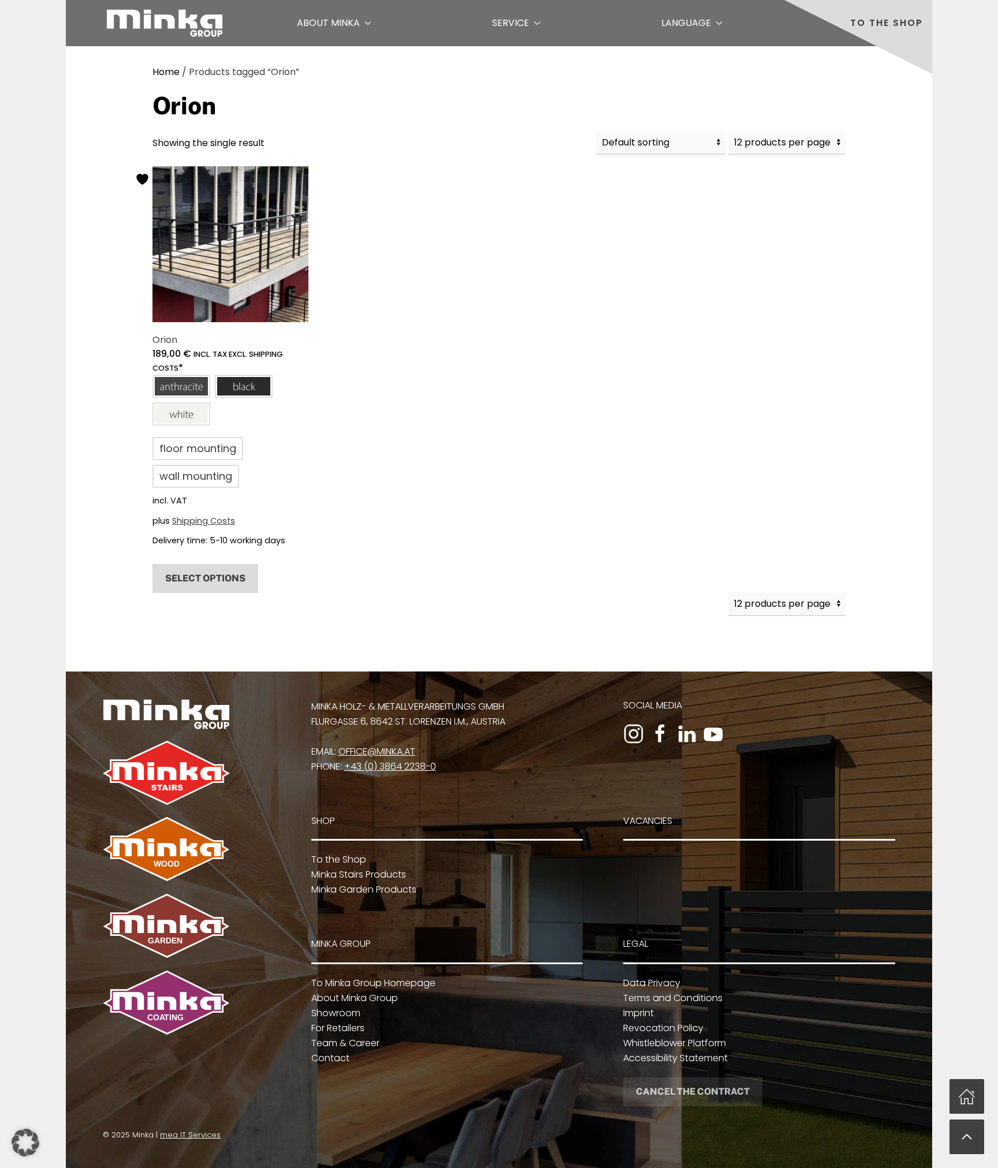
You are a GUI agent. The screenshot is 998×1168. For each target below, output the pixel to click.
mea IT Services (190, 1134)
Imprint (638, 1013)
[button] (181, 386)
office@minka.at (376, 751)
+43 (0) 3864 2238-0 (390, 766)
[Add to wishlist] (143, 179)
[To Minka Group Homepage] (166, 713)
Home (166, 72)
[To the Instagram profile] (633, 733)
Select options (205, 578)
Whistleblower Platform (674, 1043)
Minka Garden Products (363, 889)
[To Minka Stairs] (166, 772)
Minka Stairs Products (358, 874)
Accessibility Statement (675, 1058)
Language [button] (686, 22)
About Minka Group (354, 998)
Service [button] (510, 22)
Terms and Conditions (673, 998)
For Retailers (337, 1028)
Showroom (335, 1013)
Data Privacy (651, 983)
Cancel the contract (693, 1091)
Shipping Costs (203, 521)
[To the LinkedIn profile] (686, 733)
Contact (330, 1058)
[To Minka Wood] (166, 848)
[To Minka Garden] (166, 925)
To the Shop (886, 22)
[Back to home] (164, 23)
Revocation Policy (663, 1028)
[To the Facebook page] (660, 733)
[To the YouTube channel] (713, 733)
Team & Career (345, 1043)
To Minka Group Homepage (373, 983)
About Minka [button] (328, 22)
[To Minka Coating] (166, 1002)
